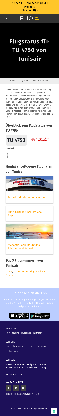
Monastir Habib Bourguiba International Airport (24, 246)
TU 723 (16, 271)
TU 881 (24, 271)
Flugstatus (23, 81)
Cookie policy (12, 351)
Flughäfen (37, 333)
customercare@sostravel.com (19, 394)
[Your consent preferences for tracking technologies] (54, 411)
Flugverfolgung (12, 333)
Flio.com (12, 81)
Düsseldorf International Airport (27, 197)
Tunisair (35, 81)
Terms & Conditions (37, 346)
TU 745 (9, 271)
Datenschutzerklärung (16, 346)
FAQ (37, 394)
